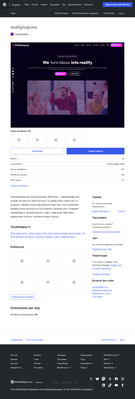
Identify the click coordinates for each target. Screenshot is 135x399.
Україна (39, 382)
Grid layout (29, 237)
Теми (13, 13)
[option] (22, 260)
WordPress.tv (64, 367)
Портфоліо (40, 237)
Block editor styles (19, 233)
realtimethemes (21, 34)
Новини (14, 359)
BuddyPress (110, 367)
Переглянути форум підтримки (106, 232)
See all (121, 211)
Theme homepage (19, 185)
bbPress (108, 363)
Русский (96, 268)
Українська (106, 268)
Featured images (60, 233)
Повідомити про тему (102, 249)
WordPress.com (112, 355)
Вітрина (37, 355)
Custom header (34, 233)
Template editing (67, 237)
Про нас (14, 355)
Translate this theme (101, 274)
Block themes (75, 233)
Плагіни (37, 363)
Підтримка (62, 359)
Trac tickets (97, 296)
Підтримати (86, 363)
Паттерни (38, 367)
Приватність (16, 367)
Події (82, 359)
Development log (99, 287)
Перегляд (37, 151)
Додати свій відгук (100, 211)
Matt (107, 359)
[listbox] (48, 271)
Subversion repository (102, 290)
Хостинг (14, 363)
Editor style (47, 233)
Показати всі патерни (22, 297)
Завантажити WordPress (117, 4)
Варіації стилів (52, 237)
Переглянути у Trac (101, 293)
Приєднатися (86, 355)
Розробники (62, 363)
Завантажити (95, 151)
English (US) (116, 265)
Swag (84, 367)
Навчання (61, 355)
